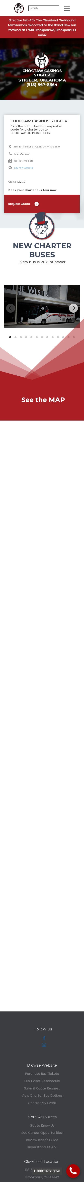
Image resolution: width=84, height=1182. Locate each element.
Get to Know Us (42, 1125)
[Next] (73, 308)
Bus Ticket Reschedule (42, 1081)
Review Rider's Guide (42, 1140)
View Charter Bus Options (42, 1095)
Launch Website (23, 167)
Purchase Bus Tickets (42, 1073)
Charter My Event (42, 1103)
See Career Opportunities (42, 1132)
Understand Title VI (42, 1147)
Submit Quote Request (42, 1088)
